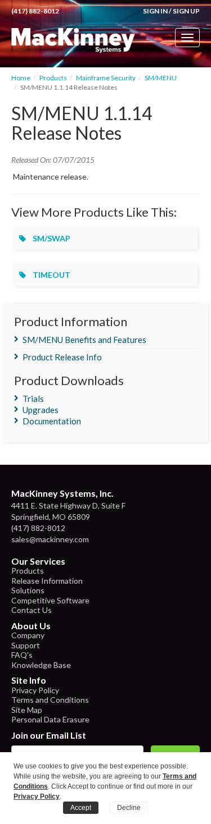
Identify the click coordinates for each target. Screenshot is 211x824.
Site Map (26, 710)
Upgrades (41, 410)
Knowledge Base (41, 665)
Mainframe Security (106, 78)
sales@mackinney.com (50, 539)
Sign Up (186, 11)
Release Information (47, 580)
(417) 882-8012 (35, 11)
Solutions (27, 590)
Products (53, 78)
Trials (33, 398)
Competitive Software (50, 600)
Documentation (52, 421)
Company (27, 635)
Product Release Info (62, 357)
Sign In (155, 11)
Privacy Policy (35, 690)
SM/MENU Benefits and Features (84, 340)
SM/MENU (161, 78)
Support (25, 645)
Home (20, 78)
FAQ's (22, 655)
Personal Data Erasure (50, 719)
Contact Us (31, 610)
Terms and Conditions (50, 699)
